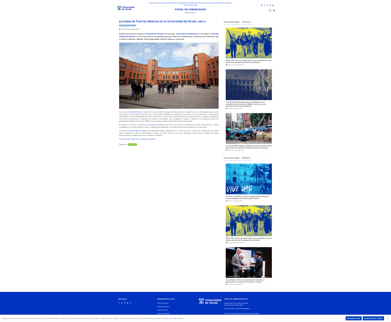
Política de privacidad (163, 306)
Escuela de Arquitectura (187, 33)
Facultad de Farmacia (155, 33)
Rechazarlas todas (353, 318)
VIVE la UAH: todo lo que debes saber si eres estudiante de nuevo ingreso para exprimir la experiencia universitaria (249, 61)
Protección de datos (162, 303)
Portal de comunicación (190, 9)
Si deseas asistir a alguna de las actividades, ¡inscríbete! (137, 139)
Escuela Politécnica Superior (138, 131)
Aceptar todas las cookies (373, 318)
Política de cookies (162, 310)
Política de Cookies (154, 318)
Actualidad (132, 144)
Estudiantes (246, 158)
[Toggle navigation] (270, 10)
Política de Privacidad (176, 318)
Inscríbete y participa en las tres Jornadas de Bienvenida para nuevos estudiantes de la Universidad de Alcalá (247, 197)
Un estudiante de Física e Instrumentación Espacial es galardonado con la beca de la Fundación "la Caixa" (245, 281)
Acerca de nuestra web (163, 313)
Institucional (246, 22)
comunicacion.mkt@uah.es (242, 308)
